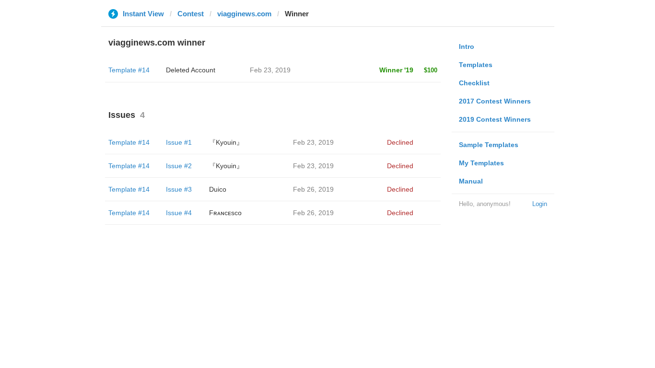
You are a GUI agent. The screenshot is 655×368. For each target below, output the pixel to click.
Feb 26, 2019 (313, 189)
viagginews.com (244, 14)
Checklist (474, 83)
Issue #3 (179, 189)
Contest (190, 14)
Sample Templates (488, 145)
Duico (217, 189)
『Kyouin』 (226, 142)
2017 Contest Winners (495, 101)
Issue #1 (179, 142)
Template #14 (129, 70)
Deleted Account (190, 70)
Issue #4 (179, 213)
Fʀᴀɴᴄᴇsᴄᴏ (225, 213)
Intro (466, 46)
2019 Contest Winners (495, 119)
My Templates (481, 163)
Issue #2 (179, 166)
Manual (471, 181)
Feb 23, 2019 (313, 142)
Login (539, 203)
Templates (475, 65)
